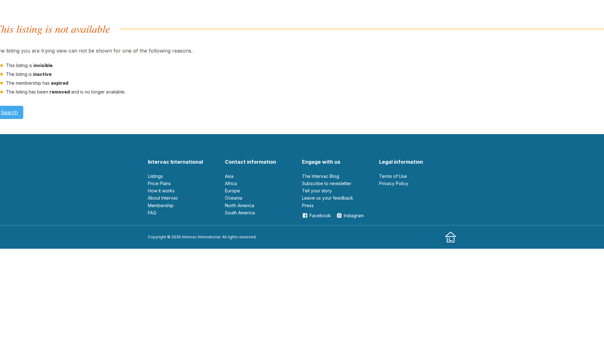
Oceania (233, 198)
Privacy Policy (393, 183)
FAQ (152, 212)
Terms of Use (393, 176)
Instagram (354, 215)
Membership (161, 205)
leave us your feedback (327, 198)
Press (308, 205)
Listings (155, 176)
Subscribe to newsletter (326, 183)
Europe (232, 190)
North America (239, 205)
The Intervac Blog (320, 176)
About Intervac (163, 198)
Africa (231, 183)
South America (240, 212)
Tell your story (317, 190)
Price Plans (159, 183)
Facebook (320, 215)
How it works (161, 190)
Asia (229, 176)
